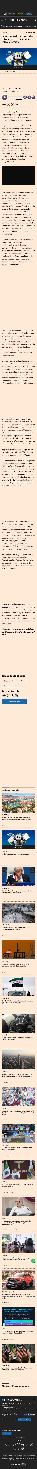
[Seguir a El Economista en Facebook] (6, 1444)
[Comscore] (15, 1465)
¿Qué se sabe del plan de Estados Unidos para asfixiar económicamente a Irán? (17, 1369)
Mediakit (11, 1407)
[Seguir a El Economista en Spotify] (23, 1444)
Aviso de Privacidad (15, 1409)
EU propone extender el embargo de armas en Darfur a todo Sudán (17, 1038)
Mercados (5, 961)
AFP (4, 825)
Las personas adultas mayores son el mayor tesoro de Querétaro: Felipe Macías (16, 1258)
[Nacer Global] (29, 1414)
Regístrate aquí (7, 1433)
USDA (22, 681)
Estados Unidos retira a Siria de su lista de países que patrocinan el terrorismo (18, 1002)
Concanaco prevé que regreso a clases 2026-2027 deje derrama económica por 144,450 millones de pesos (18, 1112)
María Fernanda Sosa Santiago (10, 1229)
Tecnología (5, 1145)
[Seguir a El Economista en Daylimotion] (31, 1444)
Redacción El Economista (9, 1339)
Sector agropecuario (10, 686)
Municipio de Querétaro (9, 1265)
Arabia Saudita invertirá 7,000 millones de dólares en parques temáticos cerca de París (16, 818)
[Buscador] (6, 20)
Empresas (4, 1071)
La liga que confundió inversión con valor (16, 854)
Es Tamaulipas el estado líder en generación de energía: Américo (17, 1185)
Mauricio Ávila (7, 862)
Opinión (4, 32)
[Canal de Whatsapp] (33, 1260)
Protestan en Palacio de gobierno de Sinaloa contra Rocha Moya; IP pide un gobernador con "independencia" (18, 1223)
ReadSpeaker (19, 99)
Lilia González (7, 1119)
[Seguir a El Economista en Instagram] (27, 1444)
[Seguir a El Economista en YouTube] (18, 1444)
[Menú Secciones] (2, 20)
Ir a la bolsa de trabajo (24, 1419)
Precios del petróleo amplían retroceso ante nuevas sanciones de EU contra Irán (17, 965)
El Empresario (24, 1403)
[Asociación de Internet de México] (23, 1464)
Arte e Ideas (5, 925)
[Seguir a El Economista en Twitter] (10, 1444)
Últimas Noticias (6, 26)
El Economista (15, 1403)
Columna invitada (9, 681)
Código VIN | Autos (8, 1292)
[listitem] (4, 97)
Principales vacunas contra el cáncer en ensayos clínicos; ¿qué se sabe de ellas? (18, 1332)
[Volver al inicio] (18, 1400)
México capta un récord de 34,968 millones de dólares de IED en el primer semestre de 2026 (17, 1075)
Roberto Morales (7, 1082)
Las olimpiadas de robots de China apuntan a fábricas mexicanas (17, 1148)
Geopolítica (5, 815)
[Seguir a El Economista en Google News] (14, 1449)
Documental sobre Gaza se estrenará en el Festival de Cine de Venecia (16, 928)
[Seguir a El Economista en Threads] (18, 1449)
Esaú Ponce (6, 1302)
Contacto (9, 1410)
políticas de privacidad (21, 1437)
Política (4, 1182)
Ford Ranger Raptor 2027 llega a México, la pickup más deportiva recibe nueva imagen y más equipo (18, 1296)
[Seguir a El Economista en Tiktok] (23, 1449)
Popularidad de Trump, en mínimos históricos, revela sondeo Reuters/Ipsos (18, 891)
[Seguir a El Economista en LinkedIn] (14, 1444)
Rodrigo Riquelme (7, 1155)
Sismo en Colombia (30, 26)
